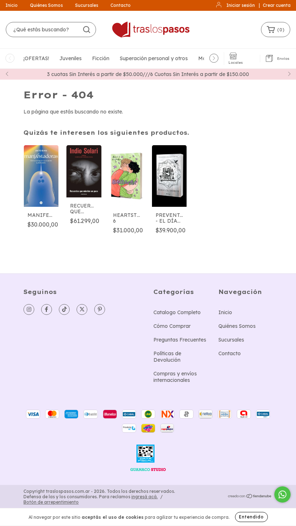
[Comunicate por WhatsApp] (282, 494)
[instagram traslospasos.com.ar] (28, 309)
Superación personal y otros (154, 58)
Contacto (120, 5)
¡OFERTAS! (36, 58)
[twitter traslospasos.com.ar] (82, 309)
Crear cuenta (277, 5)
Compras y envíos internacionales (175, 376)
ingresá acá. (144, 496)
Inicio (11, 5)
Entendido (251, 517)
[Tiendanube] (250, 497)
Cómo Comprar (172, 326)
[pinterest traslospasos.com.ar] (99, 309)
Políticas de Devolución (167, 356)
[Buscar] (86, 29)
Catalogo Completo (177, 312)
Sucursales (86, 5)
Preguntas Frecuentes (179, 339)
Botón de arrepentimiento (51, 502)
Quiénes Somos (46, 5)
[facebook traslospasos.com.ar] (46, 309)
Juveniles (71, 58)
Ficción (100, 58)
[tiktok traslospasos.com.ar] (64, 309)
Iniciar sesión (240, 5)
